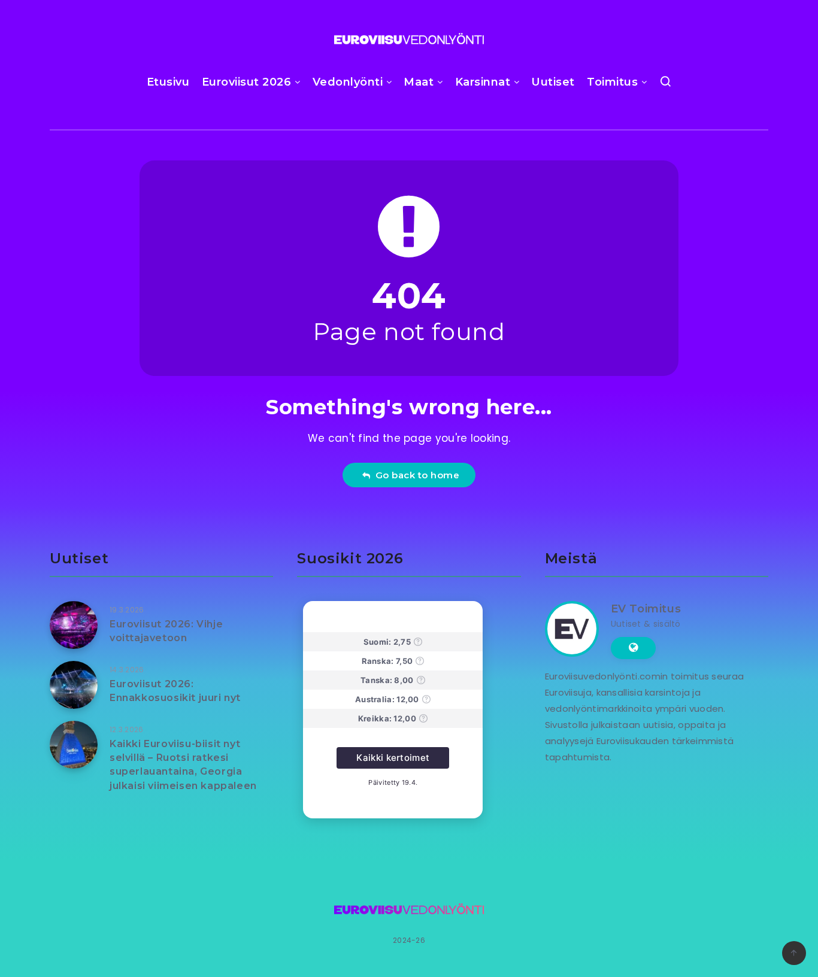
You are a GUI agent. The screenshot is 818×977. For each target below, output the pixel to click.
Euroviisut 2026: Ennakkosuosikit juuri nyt (175, 690)
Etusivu (168, 82)
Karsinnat (483, 82)
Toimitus (612, 82)
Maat (419, 82)
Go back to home (415, 475)
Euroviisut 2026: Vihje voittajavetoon (166, 631)
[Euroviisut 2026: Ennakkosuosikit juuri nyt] (74, 685)
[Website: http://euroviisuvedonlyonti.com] (633, 647)
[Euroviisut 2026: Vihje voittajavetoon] (74, 625)
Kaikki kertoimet (392, 757)
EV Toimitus (646, 608)
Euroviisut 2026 (247, 82)
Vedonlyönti (348, 82)
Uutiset (553, 82)
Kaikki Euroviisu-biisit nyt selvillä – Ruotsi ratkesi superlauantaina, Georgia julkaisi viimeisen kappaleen (183, 764)
